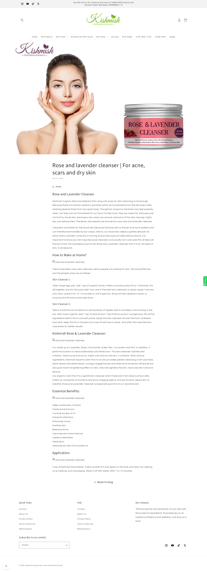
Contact (23, 509)
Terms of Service (27, 524)
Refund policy (25, 529)
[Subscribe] (66, 545)
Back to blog (105, 482)
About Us (23, 514)
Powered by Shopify (55, 565)
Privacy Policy (26, 519)
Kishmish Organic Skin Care (36, 565)
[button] (22, 20)
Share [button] (58, 187)
